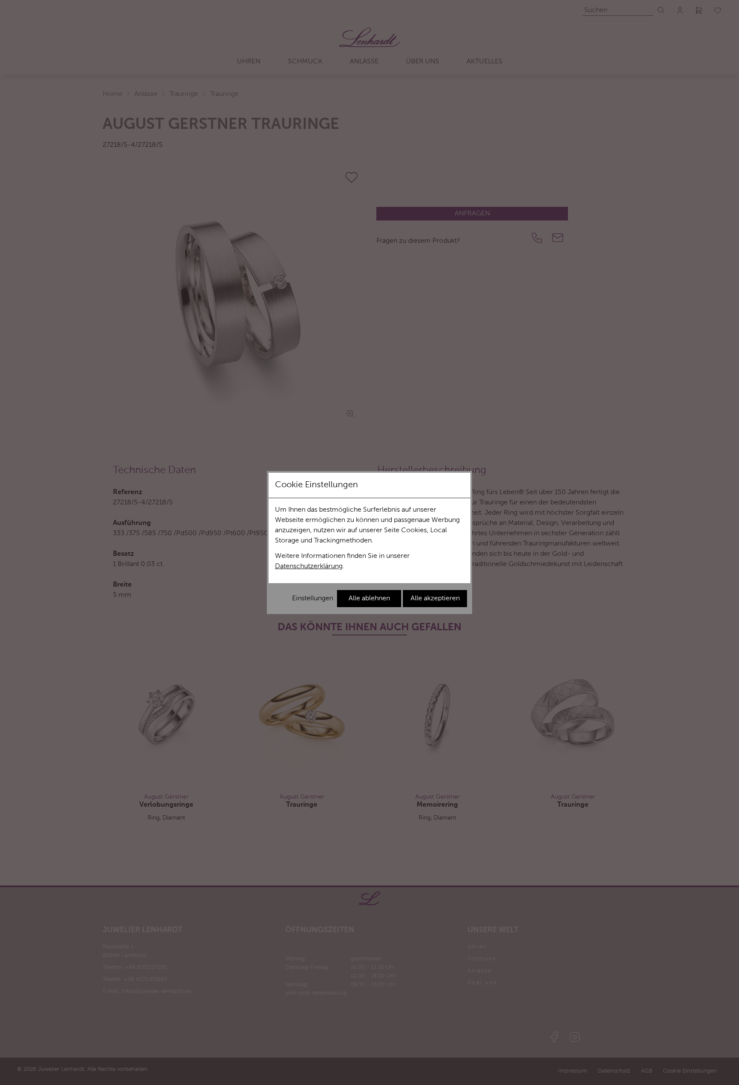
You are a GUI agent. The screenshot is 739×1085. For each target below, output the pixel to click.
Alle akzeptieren (435, 598)
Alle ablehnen (369, 598)
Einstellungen (312, 598)
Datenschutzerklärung (309, 566)
